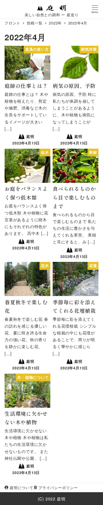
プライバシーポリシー (58, 487)
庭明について (21, 487)
